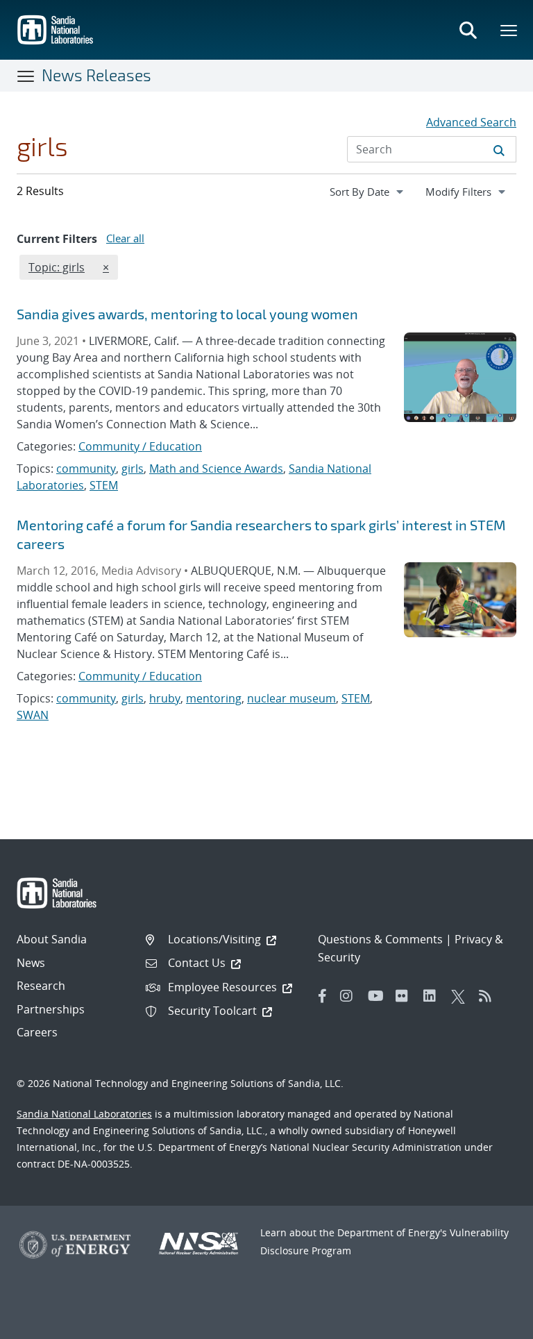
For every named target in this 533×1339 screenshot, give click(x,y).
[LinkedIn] (433, 996)
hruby (164, 698)
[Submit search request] (499, 149)
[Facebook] (322, 996)
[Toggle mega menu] (509, 30)
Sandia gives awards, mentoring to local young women (187, 313)
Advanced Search (471, 122)
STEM (104, 485)
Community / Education (140, 446)
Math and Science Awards (216, 468)
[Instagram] (350, 996)
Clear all (125, 238)
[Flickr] (406, 996)
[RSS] (489, 996)
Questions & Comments (380, 939)
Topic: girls (56, 267)
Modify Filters (470, 191)
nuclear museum (291, 698)
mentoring (214, 698)
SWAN (33, 715)
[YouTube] (378, 996)
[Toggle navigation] (26, 75)
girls (132, 468)
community (86, 468)
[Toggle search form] (467, 30)
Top (492, 1323)
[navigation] (367, 191)
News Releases (96, 75)
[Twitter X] (461, 996)
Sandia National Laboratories (84, 1113)
